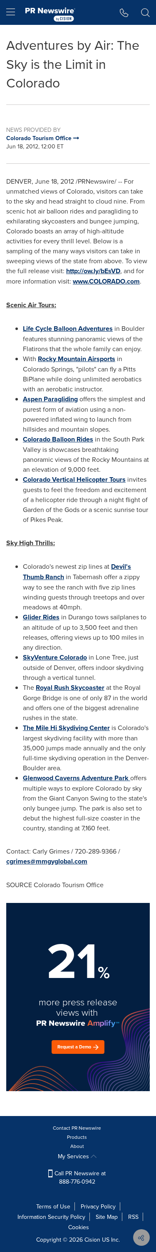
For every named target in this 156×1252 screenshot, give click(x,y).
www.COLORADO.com (106, 281)
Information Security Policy (51, 1217)
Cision (92, 1239)
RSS (133, 1217)
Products (77, 1136)
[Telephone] (124, 12)
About (77, 1146)
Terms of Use (53, 1206)
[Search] (145, 12)
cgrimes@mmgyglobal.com (46, 861)
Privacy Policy (98, 1206)
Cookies (78, 1227)
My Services (74, 1156)
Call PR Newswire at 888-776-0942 (79, 1177)
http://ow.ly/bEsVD (93, 271)
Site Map (107, 1217)
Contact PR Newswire (77, 1127)
